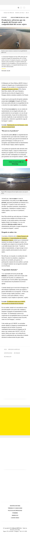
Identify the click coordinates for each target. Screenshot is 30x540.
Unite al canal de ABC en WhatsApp (16, 163)
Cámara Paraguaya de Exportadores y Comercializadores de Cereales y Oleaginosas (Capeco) (15, 238)
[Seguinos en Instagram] (17, 533)
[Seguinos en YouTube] (16, 533)
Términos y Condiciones (15, 508)
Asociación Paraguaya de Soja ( (10, 89)
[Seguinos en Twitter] (14, 533)
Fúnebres (15, 512)
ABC (4, 7)
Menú (28, 8)
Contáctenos (15, 517)
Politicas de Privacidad (15, 510)
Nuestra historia (15, 505)
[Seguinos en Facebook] (12, 533)
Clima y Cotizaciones (15, 7)
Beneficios (15, 515)
